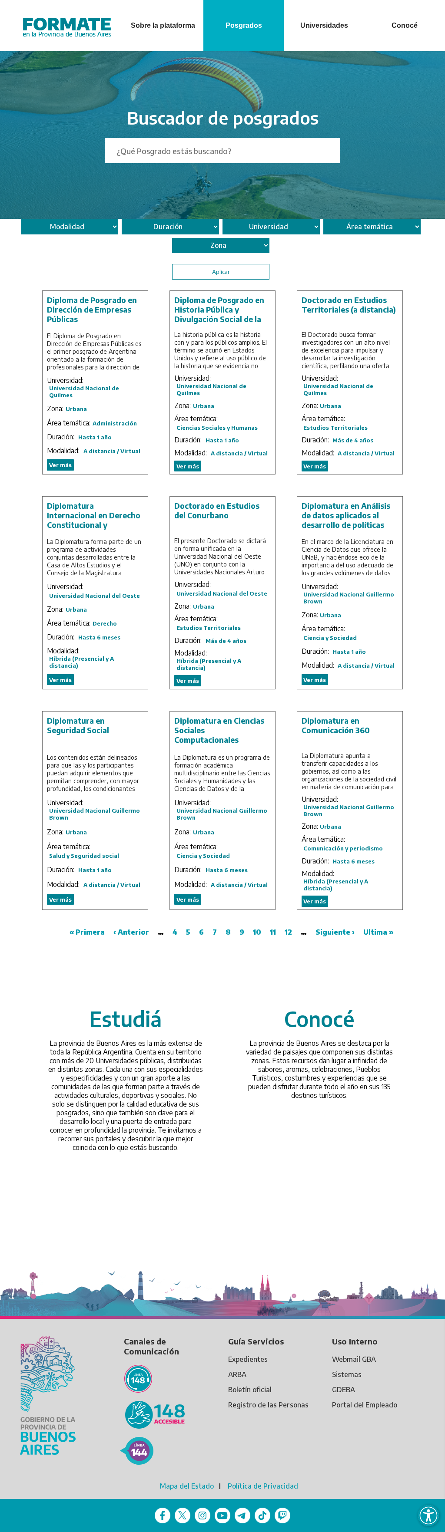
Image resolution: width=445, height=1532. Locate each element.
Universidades (324, 25)
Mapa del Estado (187, 1486)
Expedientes (248, 1359)
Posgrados (244, 25)
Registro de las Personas (268, 1404)
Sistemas (347, 1374)
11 (273, 932)
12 (288, 932)
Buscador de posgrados (223, 117)
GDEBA (343, 1389)
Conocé (405, 25)
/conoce (336, 982)
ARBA (237, 1374)
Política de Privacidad (263, 1486)
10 (257, 932)
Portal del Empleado (364, 1404)
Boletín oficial (250, 1389)
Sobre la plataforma (163, 25)
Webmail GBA (354, 1359)
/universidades (143, 982)
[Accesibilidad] (428, 1515)
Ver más (60, 464)
